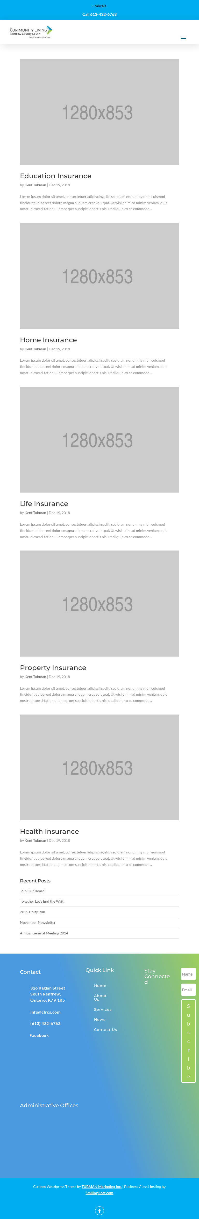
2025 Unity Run (32, 912)
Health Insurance (49, 831)
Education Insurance (55, 176)
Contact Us (105, 1029)
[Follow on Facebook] (99, 1210)
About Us (100, 997)
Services (103, 1009)
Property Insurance (53, 668)
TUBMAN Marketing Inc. (102, 1186)
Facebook (39, 1035)
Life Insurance (44, 504)
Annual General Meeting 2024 (44, 933)
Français (99, 6)
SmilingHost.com (99, 1193)
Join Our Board (32, 891)
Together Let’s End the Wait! (42, 901)
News (99, 1019)
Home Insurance (48, 340)
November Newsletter (38, 922)
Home (100, 985)
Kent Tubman (35, 185)
